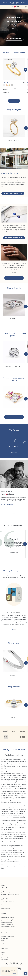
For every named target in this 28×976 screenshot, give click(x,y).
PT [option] (3, 85)
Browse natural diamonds (12, 366)
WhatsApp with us (5, 900)
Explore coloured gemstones (14, 237)
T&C (2, 954)
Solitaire (12, 318)
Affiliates (3, 943)
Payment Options (5, 957)
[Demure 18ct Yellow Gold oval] (14, 76)
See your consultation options (13, 193)
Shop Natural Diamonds (6, 922)
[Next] (25, 544)
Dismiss (14, 973)
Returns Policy (4, 959)
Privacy (3, 952)
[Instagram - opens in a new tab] (14, 963)
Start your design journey (14, 417)
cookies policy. (7, 971)
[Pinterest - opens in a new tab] (10, 963)
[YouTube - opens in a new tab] (21, 963)
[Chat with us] (25, 973)
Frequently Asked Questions (7, 936)
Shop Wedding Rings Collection (8, 926)
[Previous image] (4, 69)
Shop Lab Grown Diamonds (7, 924)
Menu (2, 6)
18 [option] (6, 85)
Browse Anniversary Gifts (14, 278)
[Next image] (23, 69)
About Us (3, 940)
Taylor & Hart (14, 7)
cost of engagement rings (19, 817)
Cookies (3, 956)
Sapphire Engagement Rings (7, 920)
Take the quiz (14, 34)
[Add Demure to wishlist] (23, 59)
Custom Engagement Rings (7, 919)
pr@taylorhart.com (5, 908)
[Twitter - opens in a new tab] (17, 963)
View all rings (14, 101)
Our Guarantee (4, 938)
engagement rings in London (13, 783)
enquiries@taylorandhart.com (7, 901)
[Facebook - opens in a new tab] (6, 963)
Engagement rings (12, 140)
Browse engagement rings (14, 38)
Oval (12, 717)
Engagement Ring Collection (7, 917)
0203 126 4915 (4, 898)
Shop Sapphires (4, 928)
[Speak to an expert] (25, 6)
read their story (8, 504)
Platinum (12, 675)
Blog (2, 942)
